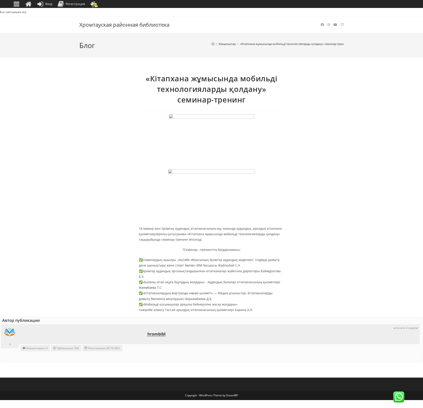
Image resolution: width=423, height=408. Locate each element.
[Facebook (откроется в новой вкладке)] (322, 24)
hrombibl (156, 334)
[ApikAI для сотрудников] (94, 4)
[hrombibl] (10, 333)
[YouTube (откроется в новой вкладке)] (335, 24)
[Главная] (213, 44)
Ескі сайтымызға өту (13, 12)
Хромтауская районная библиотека (124, 24)
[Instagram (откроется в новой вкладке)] (329, 24)
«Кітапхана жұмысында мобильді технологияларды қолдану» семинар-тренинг (294, 44)
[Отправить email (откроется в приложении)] (342, 24)
